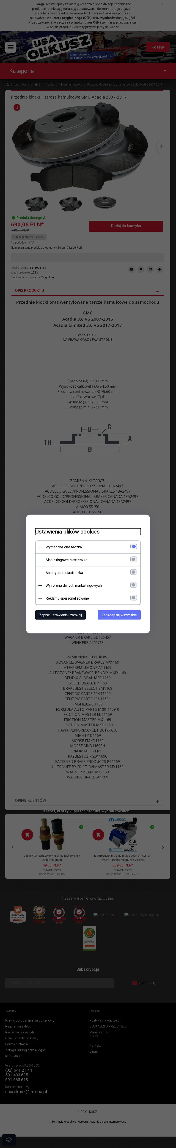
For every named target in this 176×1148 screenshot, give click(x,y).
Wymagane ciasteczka (64, 547)
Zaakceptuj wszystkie (119, 615)
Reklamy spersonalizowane (67, 598)
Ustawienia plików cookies (67, 531)
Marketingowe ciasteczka (66, 560)
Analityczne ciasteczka (64, 573)
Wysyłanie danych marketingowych (74, 585)
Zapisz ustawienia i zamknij (60, 615)
